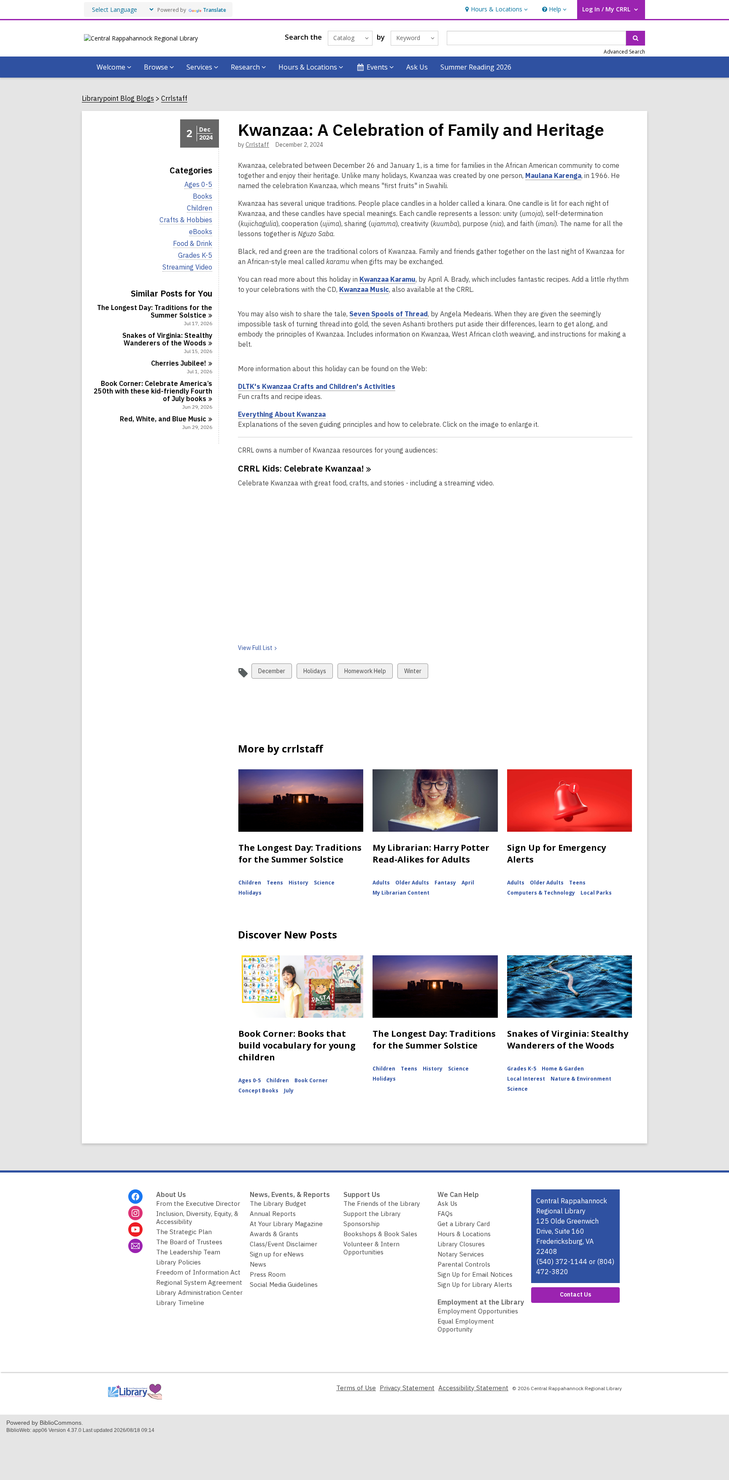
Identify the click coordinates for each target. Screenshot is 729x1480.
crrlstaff (257, 144)
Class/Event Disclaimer (283, 1244)
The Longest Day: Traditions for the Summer (154, 311)
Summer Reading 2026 (475, 67)
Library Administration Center (199, 1293)
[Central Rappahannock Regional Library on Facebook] (135, 1196)
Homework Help (365, 673)
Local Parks (596, 892)
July (289, 1090)
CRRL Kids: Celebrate (301, 468)
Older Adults (412, 882)
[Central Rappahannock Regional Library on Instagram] (135, 1213)
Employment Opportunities (477, 1311)
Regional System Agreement (199, 1282)
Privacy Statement (407, 1388)
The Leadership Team (188, 1252)
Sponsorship (361, 1224)
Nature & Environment (581, 1078)
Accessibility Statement (473, 1388)
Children (199, 208)
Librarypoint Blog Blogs (118, 98)
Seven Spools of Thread (388, 314)
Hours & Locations (464, 1234)
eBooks (200, 231)
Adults (381, 882)
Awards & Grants (274, 1234)
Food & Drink (192, 243)
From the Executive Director (198, 1204)
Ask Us (417, 67)
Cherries (178, 363)
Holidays (314, 673)
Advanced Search (624, 51)
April (468, 882)
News (258, 1264)
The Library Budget (278, 1204)
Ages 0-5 (198, 184)
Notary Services (460, 1254)
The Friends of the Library (381, 1204)
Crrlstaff (174, 98)
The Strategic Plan (184, 1232)
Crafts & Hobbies (185, 220)
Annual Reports (273, 1214)
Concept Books (258, 1090)
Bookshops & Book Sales (380, 1234)
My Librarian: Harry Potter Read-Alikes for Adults (431, 853)
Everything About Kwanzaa (282, 414)
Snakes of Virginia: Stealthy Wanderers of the (167, 339)
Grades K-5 (195, 255)
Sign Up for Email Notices (475, 1274)
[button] (495, 9)
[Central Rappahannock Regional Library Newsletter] (135, 1246)
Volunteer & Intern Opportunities (371, 1248)
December (271, 673)
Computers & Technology (541, 892)
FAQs (445, 1214)
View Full (255, 648)
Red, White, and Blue (163, 419)
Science (324, 882)
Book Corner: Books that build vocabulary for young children (297, 1045)
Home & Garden (563, 1068)
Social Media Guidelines (284, 1285)
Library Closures (461, 1244)
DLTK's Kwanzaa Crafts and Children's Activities (316, 386)
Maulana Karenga (553, 175)
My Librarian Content (401, 892)
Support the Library (372, 1214)
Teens (275, 882)
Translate (214, 9)
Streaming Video (187, 267)
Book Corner (311, 1080)
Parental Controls (463, 1264)
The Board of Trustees (189, 1242)
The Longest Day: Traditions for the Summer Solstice (300, 853)
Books (202, 196)
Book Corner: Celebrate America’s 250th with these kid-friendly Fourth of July (153, 391)
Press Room (268, 1274)
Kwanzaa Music (364, 289)
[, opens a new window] (134, 1401)
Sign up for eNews (277, 1254)
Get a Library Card (463, 1224)
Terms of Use (356, 1388)
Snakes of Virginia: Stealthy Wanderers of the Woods (567, 1039)
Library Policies (178, 1262)
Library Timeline (180, 1303)
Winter (412, 673)
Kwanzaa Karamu (387, 279)
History (298, 882)
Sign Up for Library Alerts (474, 1285)
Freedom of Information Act (198, 1272)
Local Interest (526, 1078)
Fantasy (445, 882)
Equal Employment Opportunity (465, 1325)
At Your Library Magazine (286, 1224)
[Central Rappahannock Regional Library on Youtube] (135, 1229)
